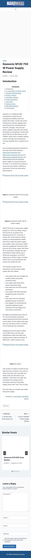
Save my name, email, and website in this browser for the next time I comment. (15, 540)
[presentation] (15, 445)
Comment (7, 494)
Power (5, 60)
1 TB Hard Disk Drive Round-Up (7, 416)
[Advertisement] (15, 27)
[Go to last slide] (4, 453)
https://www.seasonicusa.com (13, 157)
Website (6, 534)
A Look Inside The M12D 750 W (16, 91)
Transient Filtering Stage (13, 93)
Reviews (6, 405)
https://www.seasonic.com (11, 152)
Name (6, 518)
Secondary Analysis (12, 97)
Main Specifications (12, 106)
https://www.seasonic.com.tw (12, 155)
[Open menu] (15, 9)
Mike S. (6, 76)
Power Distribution (12, 99)
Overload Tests (10, 104)
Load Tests (9, 102)
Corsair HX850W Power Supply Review (23, 417)
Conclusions (10, 108)
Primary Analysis (11, 95)
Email (5, 526)
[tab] (12, 471)
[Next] (26, 453)
